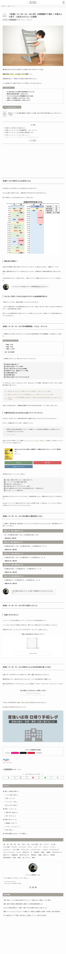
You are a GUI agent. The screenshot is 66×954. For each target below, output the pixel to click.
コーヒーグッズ (22, 847)
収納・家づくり (10, 819)
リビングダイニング (54, 849)
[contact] (36, 887)
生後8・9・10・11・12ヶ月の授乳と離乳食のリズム (19, 132)
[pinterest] (33, 887)
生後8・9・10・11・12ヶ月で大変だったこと (17, 135)
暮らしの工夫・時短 (12, 805)
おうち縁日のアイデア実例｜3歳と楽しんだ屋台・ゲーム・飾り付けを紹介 (24, 915)
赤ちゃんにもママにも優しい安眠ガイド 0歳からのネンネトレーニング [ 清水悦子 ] (38, 450)
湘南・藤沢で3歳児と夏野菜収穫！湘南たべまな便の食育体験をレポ (23, 904)
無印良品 (52, 855)
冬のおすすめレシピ (57, 852)
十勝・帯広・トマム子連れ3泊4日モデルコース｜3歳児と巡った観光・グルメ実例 (26, 900)
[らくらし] (33, 2)
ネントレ (23, 19)
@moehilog (25, 683)
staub (28, 844)
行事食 (14, 857)
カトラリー (46, 844)
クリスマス (14, 847)
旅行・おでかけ (11, 816)
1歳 (7, 844)
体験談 (42, 852)
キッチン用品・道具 (12, 795)
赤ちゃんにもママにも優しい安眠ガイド (35, 440)
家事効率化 (33, 855)
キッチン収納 (6, 847)
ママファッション (25, 849)
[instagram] (30, 887)
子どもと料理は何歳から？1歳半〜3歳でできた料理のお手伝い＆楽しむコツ (25, 908)
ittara (18, 844)
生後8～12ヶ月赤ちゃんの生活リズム (15, 128)
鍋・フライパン (26, 857)
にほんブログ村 (7, 762)
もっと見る (33, 140)
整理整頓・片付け (11, 823)
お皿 (41, 844)
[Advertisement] (33, 160)
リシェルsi (44, 849)
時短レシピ (46, 855)
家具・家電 (9, 830)
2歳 (11, 844)
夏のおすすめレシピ (24, 855)
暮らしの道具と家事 (12, 791)
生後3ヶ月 (21, 383)
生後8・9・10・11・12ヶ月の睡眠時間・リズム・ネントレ (21, 130)
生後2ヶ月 (10, 383)
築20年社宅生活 (7, 857)
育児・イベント (12, 19)
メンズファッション (35, 849)
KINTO (23, 844)
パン (40, 847)
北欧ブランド (6, 855)
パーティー (53, 847)
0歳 (19, 19)
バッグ (35, 847)
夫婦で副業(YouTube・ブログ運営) (16, 833)
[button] (8, 777)
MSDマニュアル (9, 434)
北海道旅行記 (15, 855)
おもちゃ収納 (35, 844)
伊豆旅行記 (36, 852)
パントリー (46, 847)
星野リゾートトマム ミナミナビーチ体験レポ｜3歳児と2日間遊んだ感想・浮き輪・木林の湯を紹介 (31, 911)
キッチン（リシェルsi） (13, 826)
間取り (33, 857)
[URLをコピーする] (57, 777)
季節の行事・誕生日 (12, 812)
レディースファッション (9, 852)
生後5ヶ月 (33, 383)
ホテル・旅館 (16, 849)
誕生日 (19, 857)
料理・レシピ (10, 798)
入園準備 (48, 852)
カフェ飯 (53, 844)
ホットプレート (7, 849)
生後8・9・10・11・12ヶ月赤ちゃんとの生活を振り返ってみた (22, 137)
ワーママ (19, 852)
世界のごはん (26, 852)
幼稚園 (39, 855)
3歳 (15, 844)
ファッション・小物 (12, 802)
